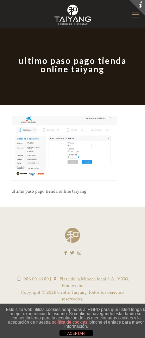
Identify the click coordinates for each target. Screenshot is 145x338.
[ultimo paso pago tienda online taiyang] (64, 179)
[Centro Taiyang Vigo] (72, 14)
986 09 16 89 (36, 279)
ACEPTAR (76, 333)
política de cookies (69, 322)
